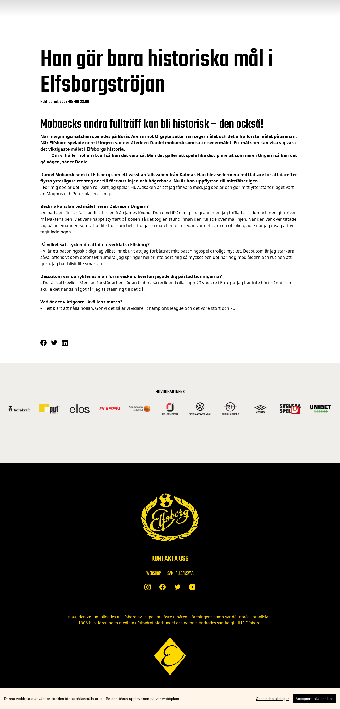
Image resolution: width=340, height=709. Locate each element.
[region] (170, 698)
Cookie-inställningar (272, 699)
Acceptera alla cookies (314, 699)
